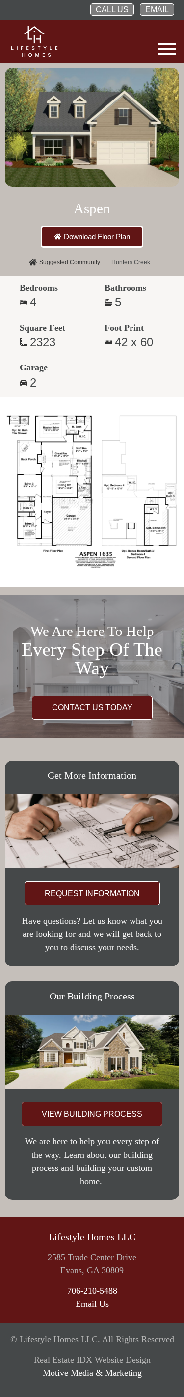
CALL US (112, 9)
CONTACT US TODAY (92, 707)
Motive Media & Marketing (92, 1373)
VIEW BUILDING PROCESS (92, 1114)
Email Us (92, 1304)
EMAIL (157, 9)
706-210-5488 (92, 1291)
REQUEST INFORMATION (92, 893)
